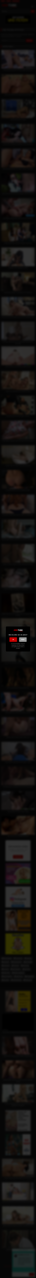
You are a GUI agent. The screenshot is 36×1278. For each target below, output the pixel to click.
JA (13, 639)
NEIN (22, 639)
